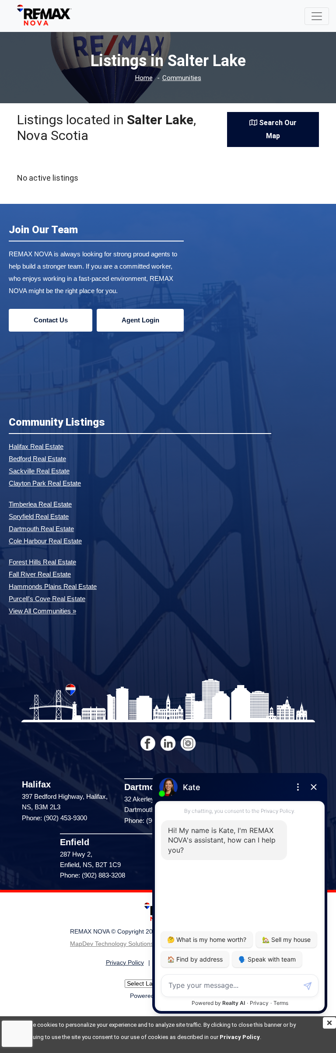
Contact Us (51, 320)
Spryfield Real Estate (39, 516)
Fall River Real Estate (40, 574)
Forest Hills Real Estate (42, 562)
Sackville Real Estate (39, 471)
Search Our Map (277, 129)
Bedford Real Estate (37, 458)
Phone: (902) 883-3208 (92, 875)
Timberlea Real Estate (40, 504)
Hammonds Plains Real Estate (53, 586)
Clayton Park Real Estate (45, 483)
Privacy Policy (240, 1037)
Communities (181, 78)
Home (144, 78)
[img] (329, 1022)
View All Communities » (42, 611)
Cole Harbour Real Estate (45, 541)
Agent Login (140, 320)
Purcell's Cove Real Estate (47, 598)
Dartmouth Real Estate (41, 528)
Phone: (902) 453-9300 (54, 818)
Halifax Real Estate (36, 446)
